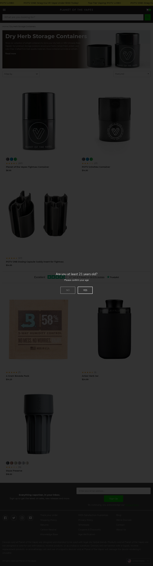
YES (85, 290)
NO (68, 290)
